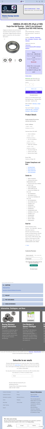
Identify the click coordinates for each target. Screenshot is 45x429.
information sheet (35, 396)
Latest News (18, 364)
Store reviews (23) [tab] (38, 255)
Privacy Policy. (31, 421)
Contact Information (7, 392)
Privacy (18, 394)
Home (38, 8)
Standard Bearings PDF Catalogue (33, 46)
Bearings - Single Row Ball (35, 351)
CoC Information (32, 172)
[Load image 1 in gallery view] (5, 60)
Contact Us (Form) (6, 394)
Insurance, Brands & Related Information (12, 290)
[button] (2, 1)
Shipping (18, 399)
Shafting (27, 48)
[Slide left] (20, 349)
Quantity (27, 82)
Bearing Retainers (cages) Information (9, 325)
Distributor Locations (7, 397)
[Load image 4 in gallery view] (20, 60)
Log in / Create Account (30, 8)
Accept (21, 425)
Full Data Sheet (31, 167)
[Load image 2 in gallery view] (10, 60)
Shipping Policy (6, 287)
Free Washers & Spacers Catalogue (29, 325)
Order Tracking (6, 405)
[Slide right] (25, 349)
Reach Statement (32, 170)
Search (4, 407)
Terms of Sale (19, 402)
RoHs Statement (31, 168)
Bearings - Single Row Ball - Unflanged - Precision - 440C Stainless (33, 39)
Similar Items (28, 75)
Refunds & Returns (20, 397)
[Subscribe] (31, 376)
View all (42, 308)
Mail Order (5, 402)
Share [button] (28, 245)
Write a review (34, 265)
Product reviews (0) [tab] (29, 255)
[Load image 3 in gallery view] (15, 60)
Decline (34, 425)
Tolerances (27, 45)
